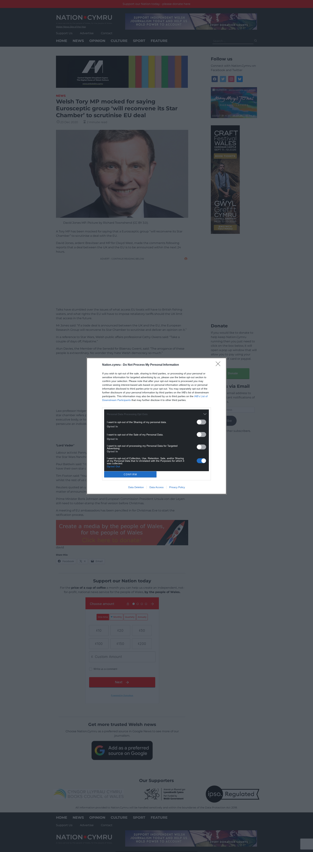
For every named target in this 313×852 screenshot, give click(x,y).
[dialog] (156, 426)
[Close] (219, 365)
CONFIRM (130, 474)
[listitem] (156, 414)
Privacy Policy (177, 487)
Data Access (156, 487)
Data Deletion (136, 487)
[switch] (201, 422)
